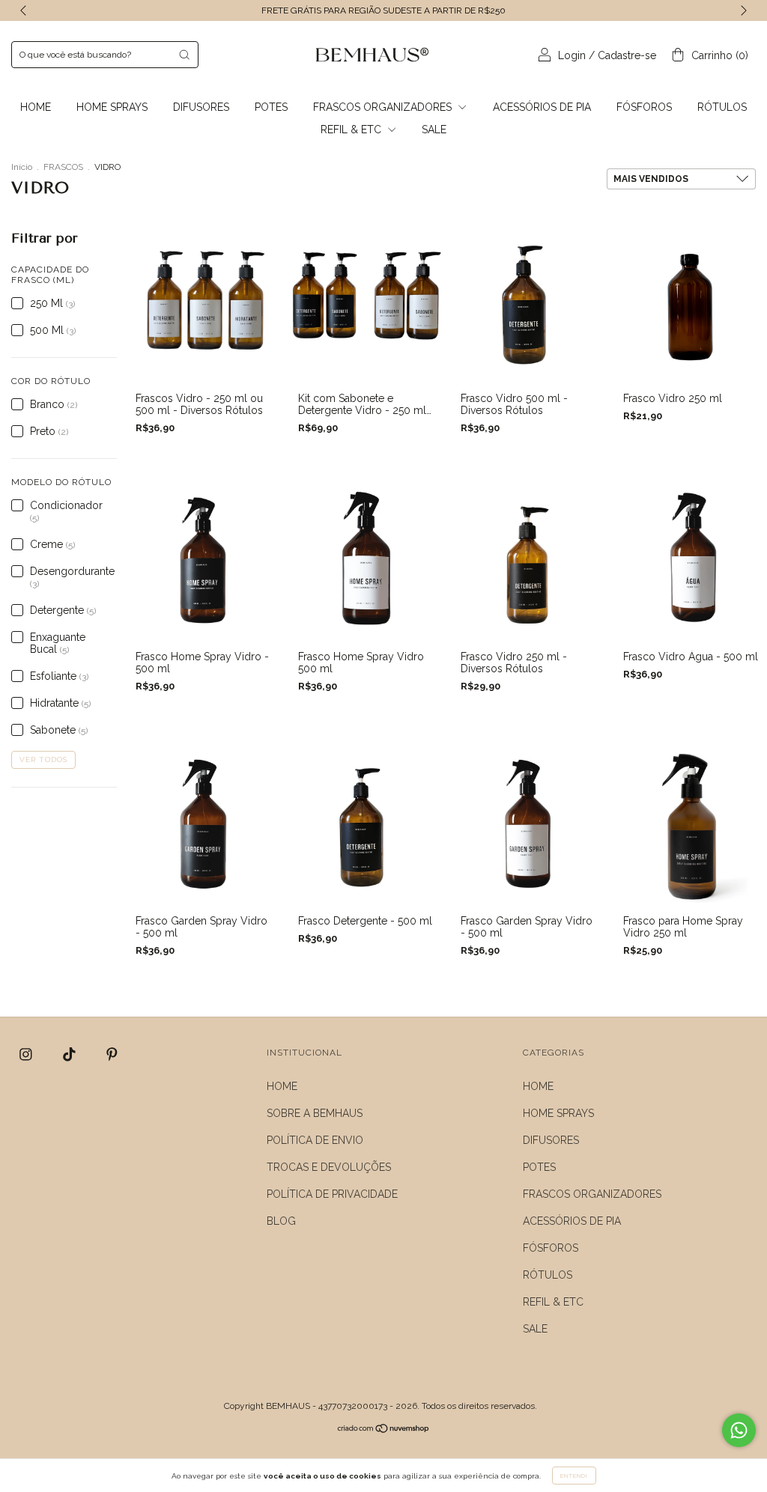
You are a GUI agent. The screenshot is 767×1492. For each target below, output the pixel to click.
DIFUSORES (201, 107)
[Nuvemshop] (384, 1430)
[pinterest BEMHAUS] (112, 1055)
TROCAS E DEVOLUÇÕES (329, 1167)
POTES (271, 107)
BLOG (281, 1221)
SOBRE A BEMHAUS (315, 1113)
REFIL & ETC (352, 130)
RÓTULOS (722, 107)
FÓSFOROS (644, 107)
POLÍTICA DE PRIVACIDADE (332, 1194)
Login (572, 55)
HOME (35, 107)
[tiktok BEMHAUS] (71, 1055)
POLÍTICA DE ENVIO (315, 1140)
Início (21, 167)
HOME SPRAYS (112, 107)
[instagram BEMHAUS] (27, 1055)
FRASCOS (63, 167)
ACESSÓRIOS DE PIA (542, 107)
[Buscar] (184, 54)
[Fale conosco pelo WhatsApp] (739, 1430)
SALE (434, 130)
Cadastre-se (627, 55)
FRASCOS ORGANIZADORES (384, 107)
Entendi (574, 1475)
